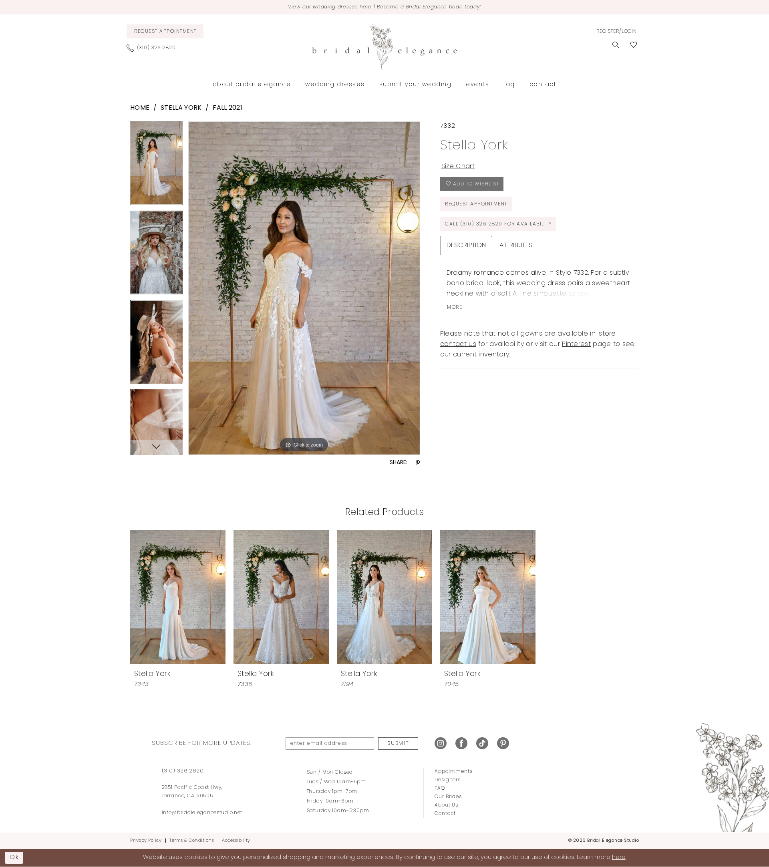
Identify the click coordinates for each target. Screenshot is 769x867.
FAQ (440, 788)
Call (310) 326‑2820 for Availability (498, 224)
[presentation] (177, 597)
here (619, 858)
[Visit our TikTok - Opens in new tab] (482, 743)
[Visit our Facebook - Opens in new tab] (461, 743)
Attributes (515, 245)
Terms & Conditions (191, 841)
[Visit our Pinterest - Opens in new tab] (503, 743)
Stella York (181, 108)
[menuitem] (165, 31)
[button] (616, 31)
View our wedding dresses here (330, 7)
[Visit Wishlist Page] (634, 44)
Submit (398, 743)
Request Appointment (476, 204)
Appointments (453, 771)
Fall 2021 (227, 108)
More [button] (454, 307)
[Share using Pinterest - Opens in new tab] (417, 463)
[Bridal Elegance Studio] (384, 47)
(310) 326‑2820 (183, 771)
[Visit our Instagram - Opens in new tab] (440, 743)
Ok (14, 857)
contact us (458, 344)
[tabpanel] (156, 166)
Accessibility (236, 841)
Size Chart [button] (458, 166)
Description (466, 245)
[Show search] (616, 44)
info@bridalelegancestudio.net (202, 813)
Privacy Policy (145, 841)
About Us (446, 805)
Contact (445, 813)
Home (139, 108)
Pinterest (576, 344)
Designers (448, 780)
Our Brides (448, 797)
